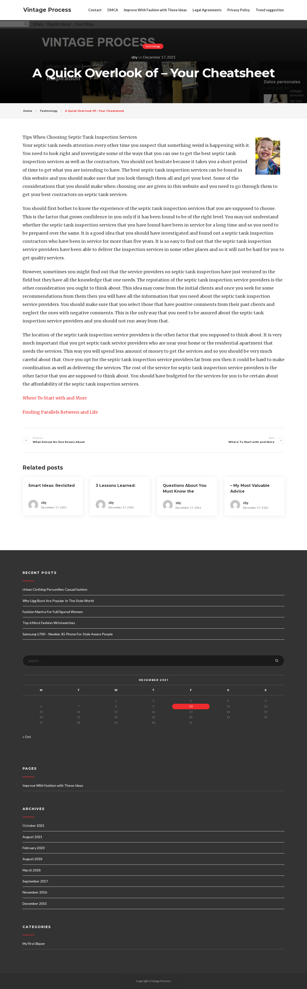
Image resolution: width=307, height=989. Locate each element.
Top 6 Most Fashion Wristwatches (49, 623)
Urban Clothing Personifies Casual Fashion (55, 589)
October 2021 (33, 825)
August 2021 (32, 837)
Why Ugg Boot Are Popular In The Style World (58, 601)
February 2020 (34, 848)
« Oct (27, 737)
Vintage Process (47, 9)
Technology (152, 46)
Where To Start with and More (55, 398)
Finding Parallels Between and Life (60, 412)
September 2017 (35, 881)
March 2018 (32, 870)
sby (134, 57)
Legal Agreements (207, 10)
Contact (95, 10)
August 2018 (32, 859)
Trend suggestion (270, 10)
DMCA (112, 10)
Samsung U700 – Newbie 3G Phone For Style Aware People (68, 634)
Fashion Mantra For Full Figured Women (53, 612)
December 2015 (35, 903)
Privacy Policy (238, 10)
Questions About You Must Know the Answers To (185, 491)
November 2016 (35, 892)
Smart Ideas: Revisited (51, 485)
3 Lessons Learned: (116, 485)
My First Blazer (34, 943)
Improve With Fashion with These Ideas (155, 10)
